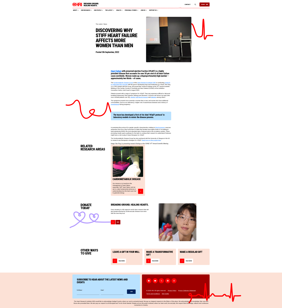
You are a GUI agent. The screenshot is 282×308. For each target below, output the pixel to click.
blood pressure (160, 127)
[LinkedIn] (167, 280)
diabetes (153, 97)
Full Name (80, 290)
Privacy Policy (172, 290)
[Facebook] (148, 280)
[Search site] (195, 4)
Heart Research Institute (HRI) (146, 82)
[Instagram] (174, 280)
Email (102, 290)
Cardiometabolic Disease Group (123, 82)
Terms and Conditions (153, 294)
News (105, 24)
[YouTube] (155, 280)
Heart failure (116, 71)
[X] (161, 280)
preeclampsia (115, 104)
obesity (133, 97)
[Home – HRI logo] (85, 4)
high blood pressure (142, 97)
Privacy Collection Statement (187, 290)
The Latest (99, 24)
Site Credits (165, 294)
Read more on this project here (151, 140)
